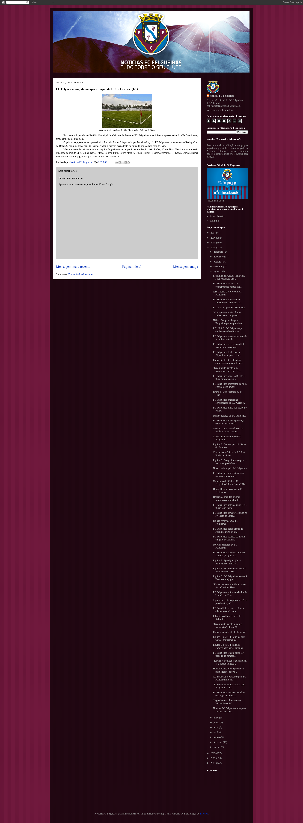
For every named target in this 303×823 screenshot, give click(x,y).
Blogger (204, 813)
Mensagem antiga (185, 266)
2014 (213, 247)
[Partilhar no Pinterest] (128, 162)
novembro (219, 256)
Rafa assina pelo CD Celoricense (229, 632)
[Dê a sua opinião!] (119, 162)
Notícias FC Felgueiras (222, 95)
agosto (217, 271)
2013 (213, 753)
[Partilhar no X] (122, 162)
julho (216, 717)
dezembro (219, 251)
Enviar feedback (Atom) (80, 274)
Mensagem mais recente (73, 266)
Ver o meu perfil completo (220, 110)
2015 (213, 242)
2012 (213, 758)
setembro (218, 266)
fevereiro (218, 742)
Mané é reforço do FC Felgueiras (229, 415)
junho (217, 722)
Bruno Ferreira (217, 216)
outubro (218, 261)
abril (216, 732)
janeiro (217, 747)
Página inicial (131, 266)
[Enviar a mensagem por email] (116, 162)
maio (216, 727)
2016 (213, 237)
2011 (213, 763)
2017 (213, 232)
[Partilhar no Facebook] (125, 162)
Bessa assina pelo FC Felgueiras (229, 307)
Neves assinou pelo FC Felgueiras (230, 468)
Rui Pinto (214, 220)
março (217, 737)
